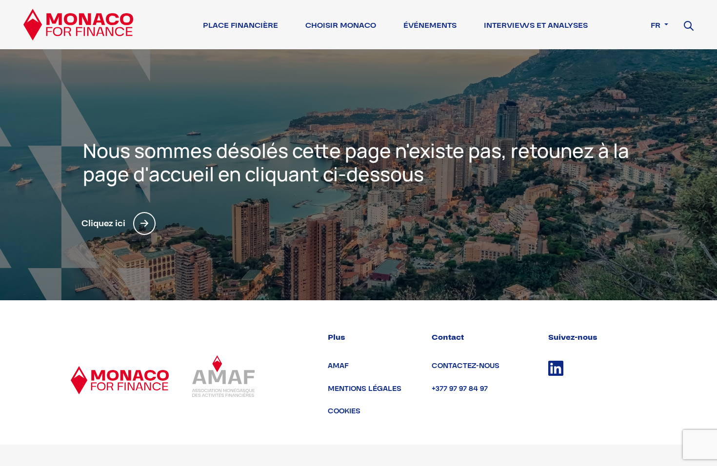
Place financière (240, 25)
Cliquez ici (103, 223)
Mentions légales (364, 389)
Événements (430, 25)
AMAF (338, 366)
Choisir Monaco (340, 25)
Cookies (344, 411)
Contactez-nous (465, 366)
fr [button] (656, 25)
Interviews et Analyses (536, 25)
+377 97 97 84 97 (460, 389)
